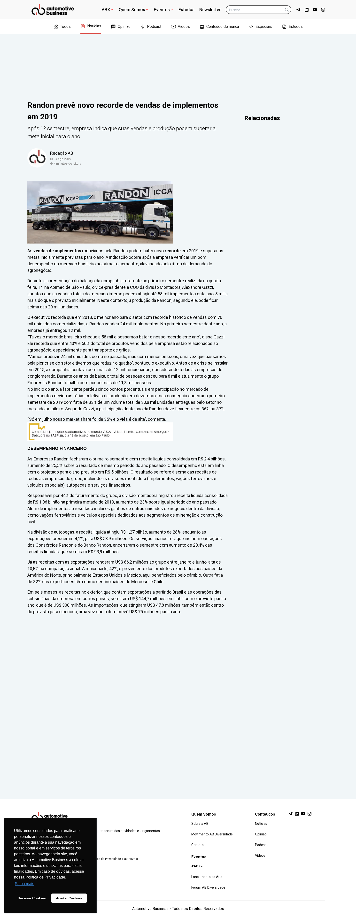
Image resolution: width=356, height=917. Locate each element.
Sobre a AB (200, 823)
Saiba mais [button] (24, 884)
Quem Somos (132, 9)
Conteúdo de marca (222, 26)
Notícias (94, 26)
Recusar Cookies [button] (32, 898)
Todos (65, 26)
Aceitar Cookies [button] (69, 898)
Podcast (154, 26)
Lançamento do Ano (206, 877)
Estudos (186, 9)
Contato (197, 845)
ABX (106, 9)
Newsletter (210, 9)
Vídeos (184, 26)
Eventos (162, 9)
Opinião (124, 26)
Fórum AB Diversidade (208, 887)
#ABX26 (197, 866)
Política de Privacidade (105, 859)
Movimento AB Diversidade (212, 834)
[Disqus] (178, 702)
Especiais (263, 26)
